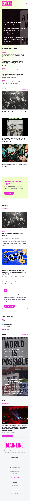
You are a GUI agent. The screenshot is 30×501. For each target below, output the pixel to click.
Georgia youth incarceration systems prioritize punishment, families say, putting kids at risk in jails (12, 76)
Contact (15, 473)
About (15, 463)
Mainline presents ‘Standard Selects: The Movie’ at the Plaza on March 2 (13, 82)
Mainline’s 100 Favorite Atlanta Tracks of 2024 (14, 165)
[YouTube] (18, 477)
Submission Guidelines (15, 471)
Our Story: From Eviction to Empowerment (13, 70)
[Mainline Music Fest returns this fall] (15, 100)
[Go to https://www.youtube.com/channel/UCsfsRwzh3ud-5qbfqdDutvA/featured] (14, 329)
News (6, 19)
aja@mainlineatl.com (9, 276)
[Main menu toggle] (26, 3)
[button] (25, 89)
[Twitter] (15, 477)
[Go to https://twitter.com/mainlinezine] (14, 326)
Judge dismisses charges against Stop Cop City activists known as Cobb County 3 (13, 55)
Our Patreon (15, 461)
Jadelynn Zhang (9, 386)
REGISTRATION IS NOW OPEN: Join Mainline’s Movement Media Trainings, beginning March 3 (14, 140)
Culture (5, 59)
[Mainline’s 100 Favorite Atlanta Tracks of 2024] (15, 153)
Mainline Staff (9, 24)
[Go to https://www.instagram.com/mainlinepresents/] (14, 321)
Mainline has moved (13, 23)
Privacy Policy (15, 485)
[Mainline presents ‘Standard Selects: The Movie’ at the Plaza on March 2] (14, 257)
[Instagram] (12, 477)
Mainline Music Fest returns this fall (14, 112)
